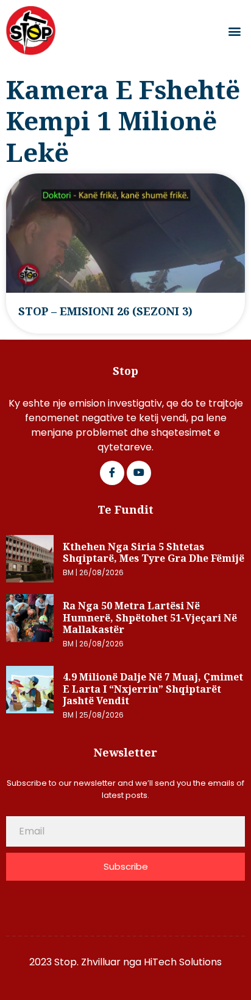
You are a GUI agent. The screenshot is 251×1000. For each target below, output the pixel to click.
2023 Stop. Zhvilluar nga (86, 962)
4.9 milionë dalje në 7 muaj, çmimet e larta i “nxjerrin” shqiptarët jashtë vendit (153, 688)
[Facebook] (112, 473)
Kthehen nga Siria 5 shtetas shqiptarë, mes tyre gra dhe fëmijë (153, 552)
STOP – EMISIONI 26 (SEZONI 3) (105, 311)
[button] (235, 31)
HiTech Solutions (183, 962)
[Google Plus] (139, 473)
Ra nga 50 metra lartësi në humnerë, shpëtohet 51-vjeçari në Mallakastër (150, 617)
